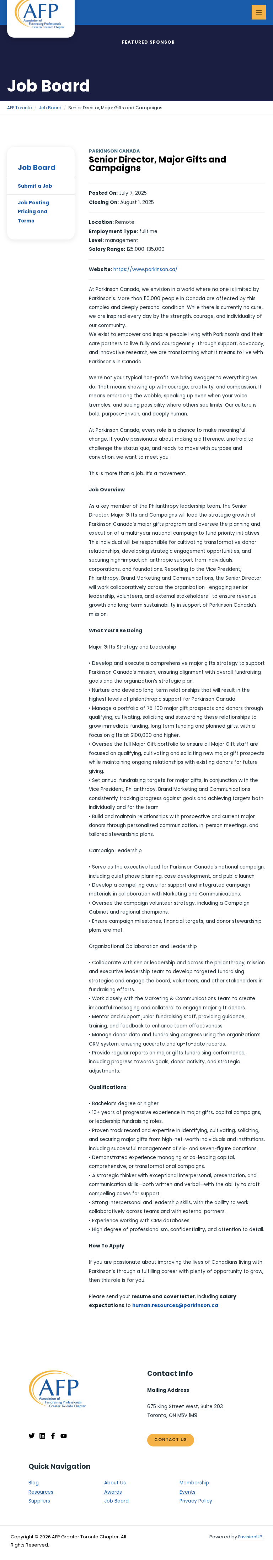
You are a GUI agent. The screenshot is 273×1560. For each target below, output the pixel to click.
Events (188, 1492)
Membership (194, 1482)
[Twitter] (31, 1436)
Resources (40, 1492)
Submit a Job (35, 186)
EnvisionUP (250, 1537)
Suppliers (39, 1501)
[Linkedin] (42, 1436)
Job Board (36, 167)
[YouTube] (63, 1436)
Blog (33, 1482)
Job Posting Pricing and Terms (33, 211)
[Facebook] (53, 1436)
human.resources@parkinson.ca (175, 1305)
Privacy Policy (196, 1501)
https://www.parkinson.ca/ (145, 269)
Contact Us (170, 1440)
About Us (115, 1482)
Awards (113, 1492)
